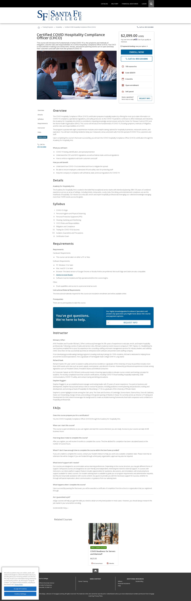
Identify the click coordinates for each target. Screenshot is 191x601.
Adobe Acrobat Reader (64, 275)
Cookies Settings (20, 594)
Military (120, 581)
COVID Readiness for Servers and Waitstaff (102, 552)
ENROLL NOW (136, 52)
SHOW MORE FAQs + (60, 508)
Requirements (43, 123)
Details (40, 115)
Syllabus (41, 119)
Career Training (83, 581)
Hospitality (59, 27)
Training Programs (48, 27)
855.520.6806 (41, 147)
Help (119, 586)
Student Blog (139, 581)
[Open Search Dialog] (151, 3)
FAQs (39, 132)
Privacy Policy (98, 596)
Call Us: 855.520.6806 (145, 27)
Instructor (41, 128)
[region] (20, 583)
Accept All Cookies (20, 589)
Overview (41, 110)
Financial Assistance (124, 583)
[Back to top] (95, 578)
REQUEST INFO (144, 98)
